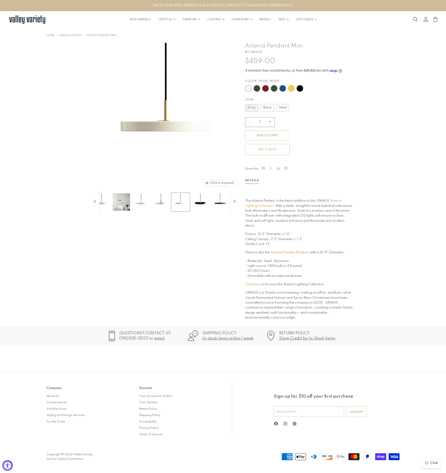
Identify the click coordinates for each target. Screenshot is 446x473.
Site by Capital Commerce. (65, 458)
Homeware (241, 19)
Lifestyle (166, 19)
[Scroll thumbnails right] (233, 202)
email (159, 338)
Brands (265, 19)
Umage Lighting (70, 35)
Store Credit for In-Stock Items (307, 338)
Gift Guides (305, 19)
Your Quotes (148, 402)
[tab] (252, 181)
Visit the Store (56, 408)
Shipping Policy (149, 415)
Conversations (56, 402)
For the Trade (55, 421)
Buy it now (267, 149)
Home (50, 35)
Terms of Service (151, 434)
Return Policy (148, 408)
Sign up (356, 411)
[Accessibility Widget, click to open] (7, 465)
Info (282, 19)
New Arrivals (140, 19)
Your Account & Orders (155, 396)
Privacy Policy (149, 427)
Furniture (190, 19)
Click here (253, 284)
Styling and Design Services (65, 415)
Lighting (214, 19)
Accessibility (147, 421)
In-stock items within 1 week (228, 338)
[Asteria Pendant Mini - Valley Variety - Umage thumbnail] (101, 202)
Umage (256, 52)
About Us (52, 396)
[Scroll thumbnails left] (95, 202)
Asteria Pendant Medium (290, 252)
